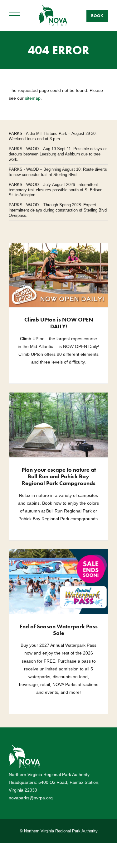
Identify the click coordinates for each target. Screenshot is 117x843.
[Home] (53, 15)
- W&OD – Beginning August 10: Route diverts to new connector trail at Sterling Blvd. (58, 172)
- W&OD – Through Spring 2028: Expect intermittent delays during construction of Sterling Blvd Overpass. (58, 210)
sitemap (33, 98)
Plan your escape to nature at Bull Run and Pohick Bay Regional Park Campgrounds (59, 476)
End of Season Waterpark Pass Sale (59, 630)
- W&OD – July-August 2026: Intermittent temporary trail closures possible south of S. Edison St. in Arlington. (55, 190)
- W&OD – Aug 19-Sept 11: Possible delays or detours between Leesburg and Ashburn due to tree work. (58, 154)
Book (97, 15)
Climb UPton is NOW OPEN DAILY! (58, 323)
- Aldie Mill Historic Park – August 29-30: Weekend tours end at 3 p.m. (53, 136)
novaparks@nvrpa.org (31, 797)
